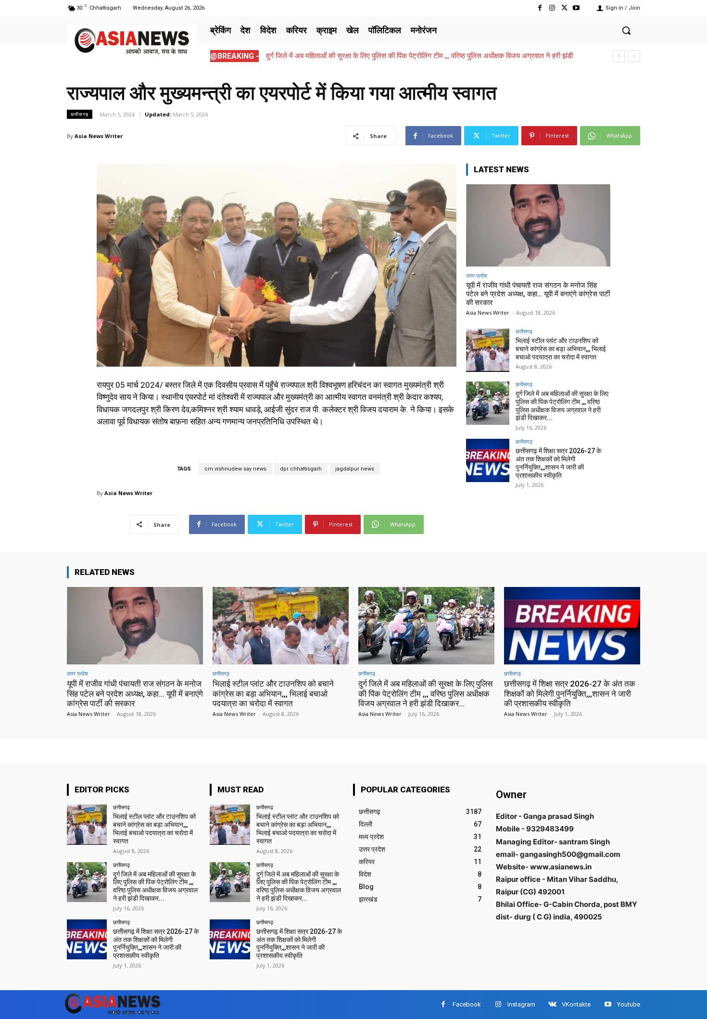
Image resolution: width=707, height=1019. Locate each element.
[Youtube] (576, 8)
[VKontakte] (552, 1004)
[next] (634, 56)
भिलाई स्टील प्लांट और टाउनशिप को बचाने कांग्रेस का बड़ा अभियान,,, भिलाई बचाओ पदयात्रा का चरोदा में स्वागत (561, 349)
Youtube (628, 1004)
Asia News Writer (99, 136)
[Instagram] (552, 8)
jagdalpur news (354, 469)
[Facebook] (540, 8)
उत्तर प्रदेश (476, 275)
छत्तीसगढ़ (79, 114)
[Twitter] (564, 8)
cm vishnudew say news (235, 469)
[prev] (619, 56)
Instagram (521, 1004)
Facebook (467, 1004)
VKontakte (576, 1004)
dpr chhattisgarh (301, 469)
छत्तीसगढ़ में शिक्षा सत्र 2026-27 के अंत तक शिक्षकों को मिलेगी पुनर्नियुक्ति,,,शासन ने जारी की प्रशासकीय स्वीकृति (558, 463)
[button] (626, 30)
